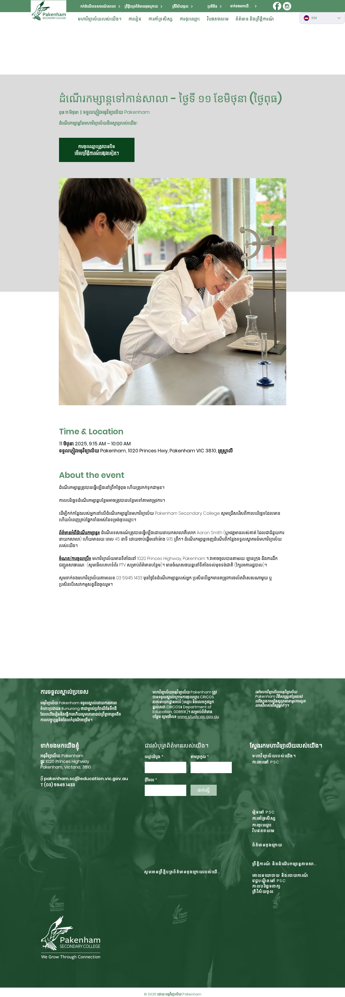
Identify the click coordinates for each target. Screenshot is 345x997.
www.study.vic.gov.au (198, 716)
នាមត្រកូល (200, 756)
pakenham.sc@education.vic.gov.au (86, 779)
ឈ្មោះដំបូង (154, 756)
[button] (100, 19)
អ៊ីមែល (151, 780)
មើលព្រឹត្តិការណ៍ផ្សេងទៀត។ (97, 153)
